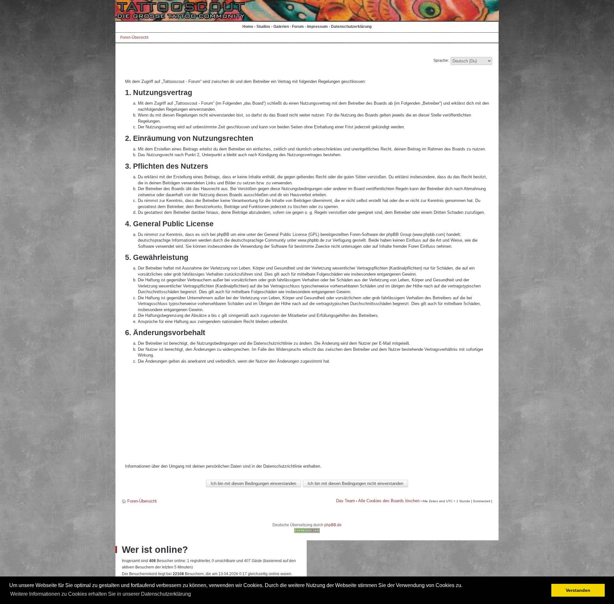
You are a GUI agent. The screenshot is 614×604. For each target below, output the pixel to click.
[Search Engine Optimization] (307, 531)
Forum (298, 26)
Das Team (345, 500)
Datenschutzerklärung (351, 26)
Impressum (317, 26)
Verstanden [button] (578, 590)
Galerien (281, 26)
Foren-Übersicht (134, 37)
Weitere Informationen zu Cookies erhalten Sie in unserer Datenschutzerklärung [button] (100, 594)
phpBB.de (333, 525)
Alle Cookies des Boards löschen (389, 500)
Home (247, 26)
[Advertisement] (307, 414)
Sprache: (441, 60)
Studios (263, 26)
